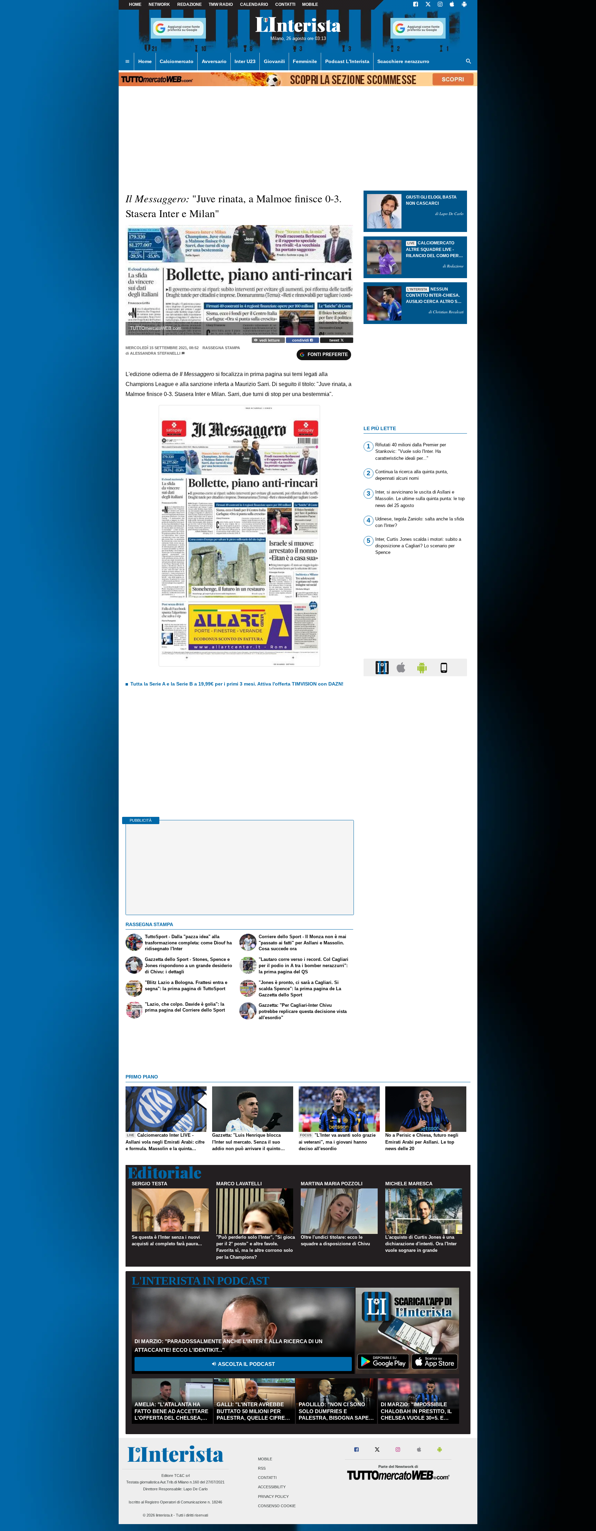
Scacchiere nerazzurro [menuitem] (403, 61)
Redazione (189, 4)
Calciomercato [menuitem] (176, 61)
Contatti (267, 1478)
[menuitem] (127, 62)
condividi (301, 340)
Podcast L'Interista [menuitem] (347, 61)
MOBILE (310, 4)
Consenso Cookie (277, 1506)
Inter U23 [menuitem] (245, 61)
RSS (262, 1468)
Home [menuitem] (145, 61)
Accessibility (272, 1487)
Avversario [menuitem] (214, 61)
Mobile (265, 1459)
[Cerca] (469, 62)
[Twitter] (428, 5)
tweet (334, 340)
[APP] (383, 667)
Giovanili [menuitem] (274, 61)
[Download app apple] (452, 5)
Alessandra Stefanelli (155, 353)
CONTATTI (285, 4)
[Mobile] (444, 667)
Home (135, 4)
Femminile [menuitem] (305, 61)
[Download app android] (464, 5)
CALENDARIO (254, 4)
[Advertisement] (415, 949)
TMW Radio (221, 4)
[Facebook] (415, 5)
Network (159, 4)
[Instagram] (440, 5)
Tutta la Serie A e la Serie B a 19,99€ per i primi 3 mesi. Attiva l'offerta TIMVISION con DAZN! (237, 684)
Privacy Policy (273, 1496)
